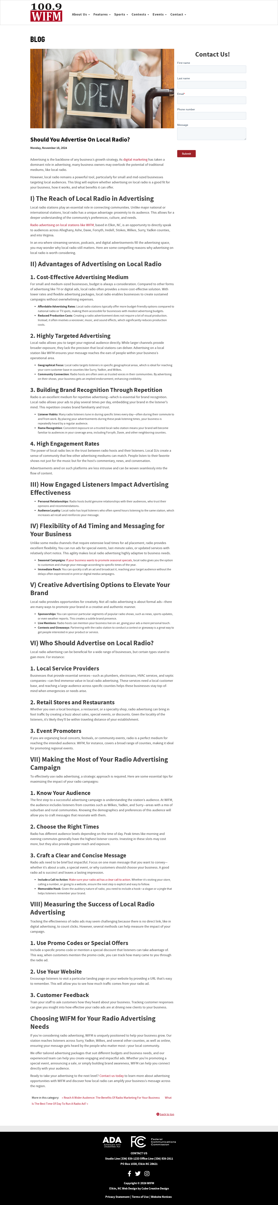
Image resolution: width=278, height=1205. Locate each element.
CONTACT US (139, 1153)
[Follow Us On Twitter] (138, 1174)
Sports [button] (120, 14)
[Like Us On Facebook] (129, 1174)
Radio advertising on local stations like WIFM (62, 225)
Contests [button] (139, 14)
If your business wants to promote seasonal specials (99, 560)
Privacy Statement (117, 1197)
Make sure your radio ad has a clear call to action (99, 880)
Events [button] (159, 14)
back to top (166, 1114)
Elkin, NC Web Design (123, 1188)
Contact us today (111, 1076)
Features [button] (101, 14)
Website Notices (161, 1197)
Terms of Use (140, 1197)
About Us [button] (80, 14)
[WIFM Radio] (46, 12)
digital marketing (135, 159)
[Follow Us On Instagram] (146, 1174)
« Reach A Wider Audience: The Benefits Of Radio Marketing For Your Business (111, 1098)
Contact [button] (177, 14)
